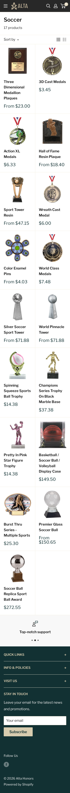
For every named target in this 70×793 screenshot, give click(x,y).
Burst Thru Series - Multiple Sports (17, 529)
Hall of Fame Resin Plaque (50, 154)
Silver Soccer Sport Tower (15, 329)
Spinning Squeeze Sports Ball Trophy (17, 391)
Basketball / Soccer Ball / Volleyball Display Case (50, 463)
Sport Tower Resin (14, 212)
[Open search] (48, 6)
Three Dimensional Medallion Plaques (14, 90)
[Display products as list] (64, 39)
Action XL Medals (12, 154)
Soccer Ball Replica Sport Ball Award (15, 594)
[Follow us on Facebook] (6, 764)
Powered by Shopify (18, 784)
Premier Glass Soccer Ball (51, 527)
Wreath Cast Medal (49, 212)
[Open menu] (5, 5)
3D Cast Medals (52, 82)
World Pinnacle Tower (51, 329)
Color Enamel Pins (15, 271)
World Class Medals (49, 271)
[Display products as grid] (58, 39)
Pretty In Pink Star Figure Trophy (15, 460)
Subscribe (18, 732)
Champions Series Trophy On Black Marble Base (50, 393)
